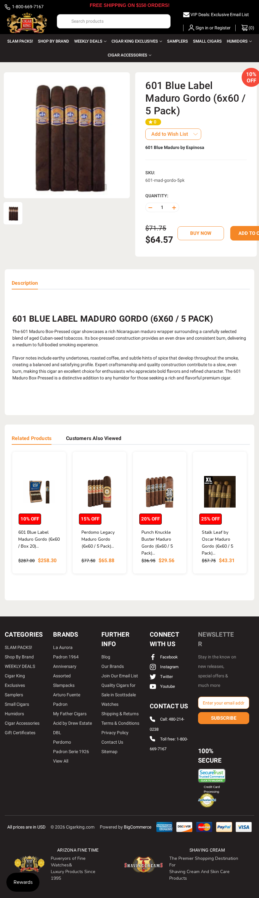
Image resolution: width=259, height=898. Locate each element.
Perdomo (62, 742)
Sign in (202, 27)
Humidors (237, 41)
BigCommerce (137, 827)
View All (60, 761)
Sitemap (109, 751)
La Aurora (63, 647)
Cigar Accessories (127, 55)
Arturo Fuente (66, 694)
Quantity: (156, 195)
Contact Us (112, 742)
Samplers (177, 41)
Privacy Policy (115, 732)
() (251, 27)
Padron (60, 704)
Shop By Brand (53, 41)
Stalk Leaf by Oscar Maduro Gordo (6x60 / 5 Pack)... (217, 542)
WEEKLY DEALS (88, 41)
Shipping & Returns (120, 713)
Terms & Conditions (120, 723)
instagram (168, 666)
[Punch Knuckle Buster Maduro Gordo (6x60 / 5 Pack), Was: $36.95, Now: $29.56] (160, 491)
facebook (168, 657)
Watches (109, 704)
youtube (167, 686)
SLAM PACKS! (20, 41)
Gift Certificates (20, 732)
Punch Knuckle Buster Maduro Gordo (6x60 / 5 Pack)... (157, 542)
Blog (105, 656)
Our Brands (112, 666)
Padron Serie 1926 (71, 751)
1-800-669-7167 (27, 6)
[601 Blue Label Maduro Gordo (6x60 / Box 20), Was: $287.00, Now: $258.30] (39, 491)
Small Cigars (207, 41)
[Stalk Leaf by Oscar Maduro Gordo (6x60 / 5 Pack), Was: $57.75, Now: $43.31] (220, 491)
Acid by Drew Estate (72, 723)
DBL (57, 732)
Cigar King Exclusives (134, 41)
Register (222, 27)
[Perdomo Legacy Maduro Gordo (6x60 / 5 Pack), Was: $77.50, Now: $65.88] (99, 491)
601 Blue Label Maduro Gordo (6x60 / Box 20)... (39, 539)
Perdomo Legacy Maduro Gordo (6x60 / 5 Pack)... (98, 539)
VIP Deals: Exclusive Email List (219, 14)
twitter (166, 676)
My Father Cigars (70, 713)
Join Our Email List (119, 675)
